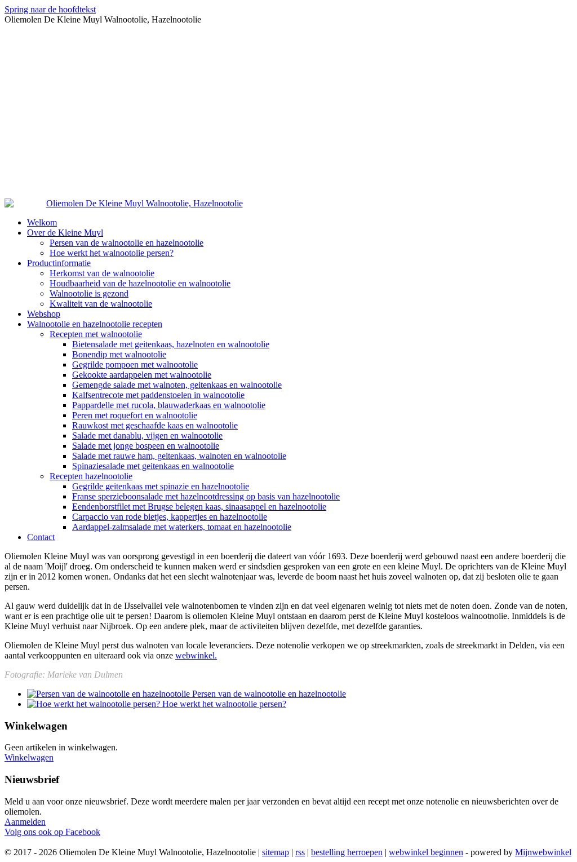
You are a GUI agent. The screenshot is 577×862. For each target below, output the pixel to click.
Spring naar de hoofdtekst (50, 9)
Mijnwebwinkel (543, 852)
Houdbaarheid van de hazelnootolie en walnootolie (140, 283)
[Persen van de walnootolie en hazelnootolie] (109, 694)
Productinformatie (59, 263)
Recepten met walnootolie (96, 334)
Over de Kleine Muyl (65, 232)
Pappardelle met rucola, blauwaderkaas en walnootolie (168, 405)
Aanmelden (25, 821)
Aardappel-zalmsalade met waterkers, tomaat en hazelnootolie (181, 527)
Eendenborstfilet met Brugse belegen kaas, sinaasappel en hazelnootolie (199, 506)
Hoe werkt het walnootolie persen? (112, 253)
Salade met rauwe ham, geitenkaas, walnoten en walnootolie (179, 456)
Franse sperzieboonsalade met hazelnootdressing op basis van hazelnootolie (206, 496)
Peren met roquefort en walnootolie (134, 415)
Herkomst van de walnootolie (102, 273)
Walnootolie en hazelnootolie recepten (94, 324)
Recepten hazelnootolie (91, 476)
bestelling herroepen (347, 852)
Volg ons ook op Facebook (52, 832)
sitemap (275, 852)
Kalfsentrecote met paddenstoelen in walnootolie (158, 395)
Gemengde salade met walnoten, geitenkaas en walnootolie (177, 385)
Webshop (43, 314)
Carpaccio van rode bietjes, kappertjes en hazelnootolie (169, 516)
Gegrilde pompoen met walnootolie (135, 364)
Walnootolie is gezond (89, 293)
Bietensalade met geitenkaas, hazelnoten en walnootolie (170, 344)
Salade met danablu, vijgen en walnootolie (147, 435)
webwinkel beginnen (426, 852)
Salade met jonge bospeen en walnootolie (145, 445)
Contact (41, 537)
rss (300, 852)
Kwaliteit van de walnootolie (101, 303)
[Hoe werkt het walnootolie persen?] (94, 704)
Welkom (42, 222)
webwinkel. (196, 655)
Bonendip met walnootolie (119, 354)
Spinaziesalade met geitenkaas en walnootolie (153, 466)
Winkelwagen (29, 757)
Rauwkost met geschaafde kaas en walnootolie (155, 425)
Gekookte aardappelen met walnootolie (141, 374)
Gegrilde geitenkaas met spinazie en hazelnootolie (160, 486)
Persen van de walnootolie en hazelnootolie (126, 242)
